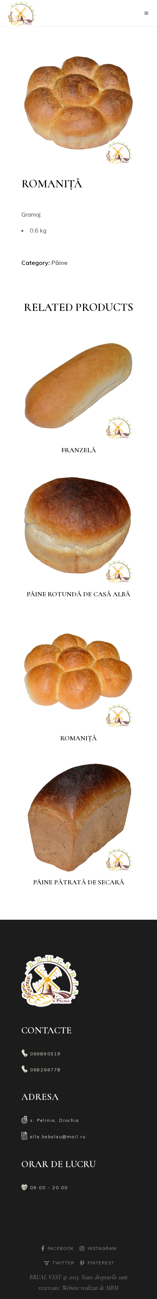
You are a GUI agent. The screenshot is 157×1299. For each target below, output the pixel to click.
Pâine (59, 262)
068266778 (45, 1069)
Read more (83, 430)
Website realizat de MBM (90, 1288)
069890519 (45, 1054)
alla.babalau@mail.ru (58, 1136)
